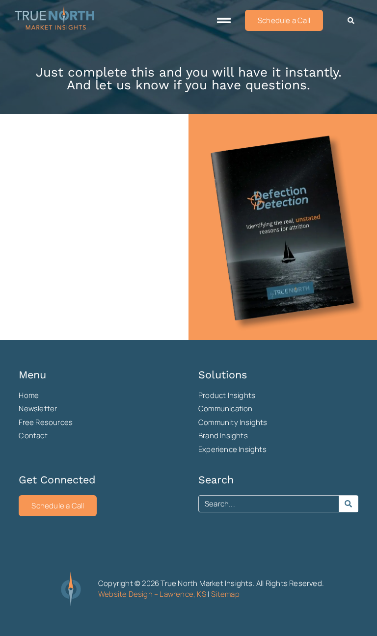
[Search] (348, 504)
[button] (224, 20)
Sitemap (225, 594)
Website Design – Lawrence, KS (152, 594)
